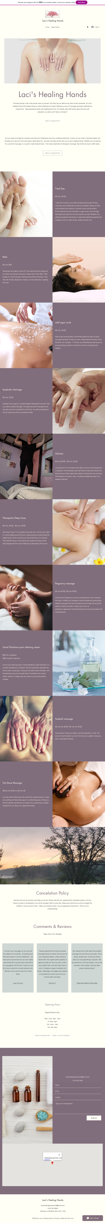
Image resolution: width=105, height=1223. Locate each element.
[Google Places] (88, 27)
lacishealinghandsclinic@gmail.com (78, 1077)
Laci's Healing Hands (52, 20)
